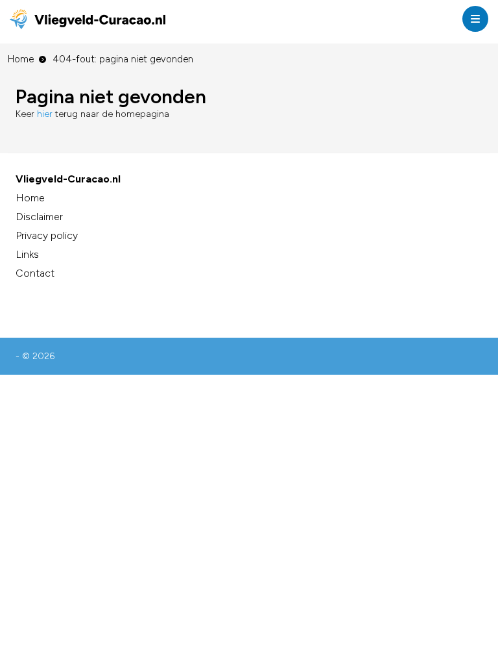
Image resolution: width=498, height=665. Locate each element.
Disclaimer (39, 216)
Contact (35, 273)
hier (45, 113)
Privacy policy (47, 235)
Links (27, 254)
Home (21, 59)
